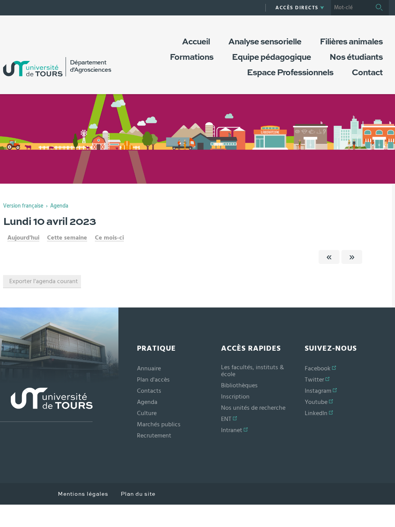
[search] (350, 7)
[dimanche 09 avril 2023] (329, 257)
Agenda (59, 206)
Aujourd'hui (23, 238)
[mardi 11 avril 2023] (351, 257)
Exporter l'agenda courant (43, 281)
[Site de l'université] (46, 405)
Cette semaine (67, 238)
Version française (23, 206)
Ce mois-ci (109, 238)
